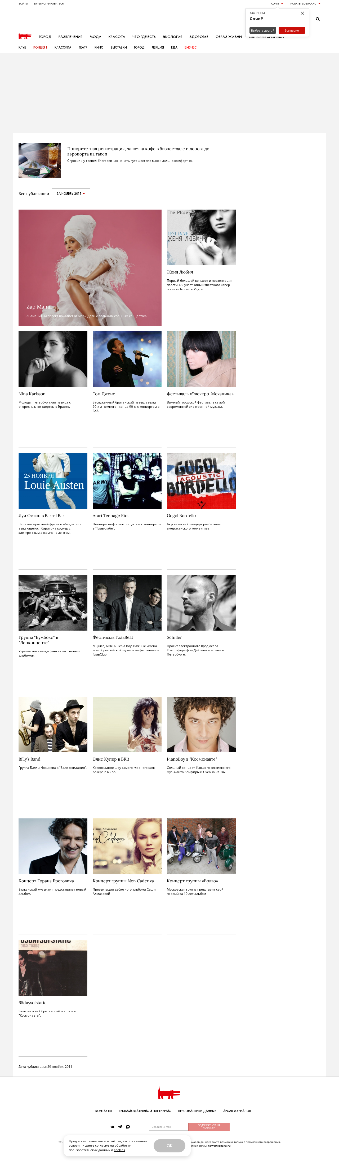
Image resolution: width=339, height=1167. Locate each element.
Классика (63, 47)
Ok (169, 1145)
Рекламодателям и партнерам (145, 1111)
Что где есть (144, 36)
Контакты (103, 1111)
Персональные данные (197, 1111)
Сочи (275, 3)
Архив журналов (237, 1111)
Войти (23, 3)
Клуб (22, 47)
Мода (95, 36)
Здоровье (198, 36)
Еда (174, 47)
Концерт (40, 47)
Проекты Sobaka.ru (302, 3)
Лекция (158, 47)
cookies (119, 1150)
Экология (172, 36)
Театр (82, 47)
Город (45, 36)
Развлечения (70, 36)
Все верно (292, 30)
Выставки (119, 47)
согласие (102, 1145)
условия (75, 1145)
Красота (117, 36)
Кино (99, 47)
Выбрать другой (262, 30)
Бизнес (191, 47)
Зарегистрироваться (49, 3)
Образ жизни (229, 36)
